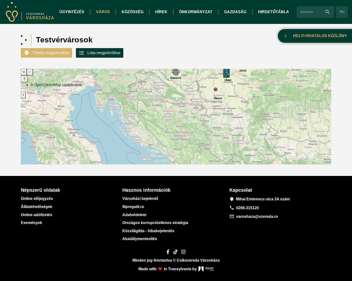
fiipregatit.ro (133, 207)
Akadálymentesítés (139, 239)
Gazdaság (235, 12)
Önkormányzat (195, 12)
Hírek (161, 12)
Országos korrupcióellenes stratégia (155, 223)
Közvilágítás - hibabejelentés (148, 231)
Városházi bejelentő (140, 199)
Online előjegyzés (37, 199)
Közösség (132, 12)
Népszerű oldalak (40, 190)
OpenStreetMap (47, 85)
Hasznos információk (146, 190)
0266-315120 (244, 207)
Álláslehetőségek (36, 207)
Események (31, 223)
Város (103, 12)
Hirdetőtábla (273, 12)
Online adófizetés (36, 215)
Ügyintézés (71, 12)
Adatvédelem (134, 215)
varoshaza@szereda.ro (253, 216)
